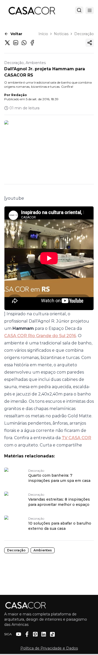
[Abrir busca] (79, 10)
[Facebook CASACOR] (27, 634)
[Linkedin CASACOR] (43, 634)
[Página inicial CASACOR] (31, 10)
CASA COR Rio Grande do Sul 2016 (40, 335)
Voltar (16, 34)
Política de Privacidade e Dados (49, 648)
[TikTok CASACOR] (52, 634)
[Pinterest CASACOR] (35, 634)
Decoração (84, 34)
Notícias (61, 34)
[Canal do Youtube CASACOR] (18, 634)
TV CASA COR (76, 437)
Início (43, 34)
